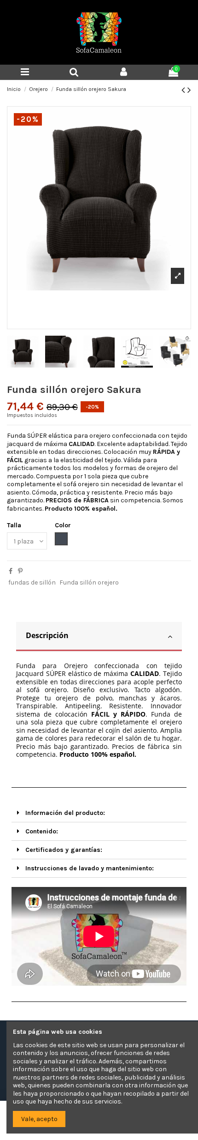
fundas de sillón (32, 582)
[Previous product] (184, 90)
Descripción (47, 635)
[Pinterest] (20, 571)
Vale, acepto (39, 1119)
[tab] (99, 637)
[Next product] (189, 90)
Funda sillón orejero (89, 582)
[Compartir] (10, 571)
